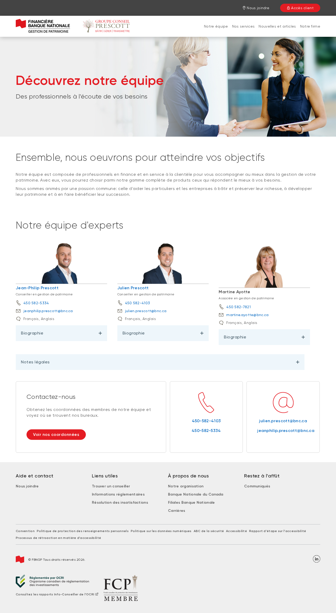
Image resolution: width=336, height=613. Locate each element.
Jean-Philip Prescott (37, 287)
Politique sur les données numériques (161, 531)
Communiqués (257, 486)
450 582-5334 (36, 303)
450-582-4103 (206, 420)
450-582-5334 (206, 430)
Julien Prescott (133, 287)
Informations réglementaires (118, 494)
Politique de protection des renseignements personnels (83, 531)
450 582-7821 (238, 307)
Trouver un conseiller (111, 486)
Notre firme (310, 26)
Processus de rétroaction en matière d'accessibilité (58, 538)
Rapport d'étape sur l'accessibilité (277, 531)
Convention (25, 531)
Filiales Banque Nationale (191, 502)
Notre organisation (185, 486)
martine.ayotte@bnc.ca (247, 315)
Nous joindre (27, 486)
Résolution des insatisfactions (120, 502)
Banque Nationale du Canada (195, 494)
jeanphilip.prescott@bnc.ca (48, 311)
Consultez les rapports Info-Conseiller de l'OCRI (55, 594)
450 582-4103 (137, 303)
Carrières (176, 510)
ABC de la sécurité (209, 531)
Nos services (243, 26)
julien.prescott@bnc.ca (146, 311)
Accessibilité (236, 531)
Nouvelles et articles (277, 26)
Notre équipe (216, 26)
